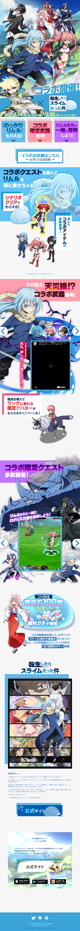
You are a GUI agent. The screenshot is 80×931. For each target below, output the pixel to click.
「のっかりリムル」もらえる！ (13, 131)
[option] (40, 543)
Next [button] (75, 331)
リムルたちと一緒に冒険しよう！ (67, 131)
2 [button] (38, 573)
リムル (37, 331)
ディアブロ (63, 331)
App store (22, 881)
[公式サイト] (40, 810)
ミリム (50, 331)
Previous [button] (5, 331)
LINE (40, 918)
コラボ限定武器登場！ (40, 131)
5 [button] (43, 573)
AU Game (58, 881)
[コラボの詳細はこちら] (40, 157)
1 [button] (36, 573)
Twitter (33, 918)
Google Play (40, 882)
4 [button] (41, 573)
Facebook (46, 918)
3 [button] (39, 573)
